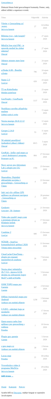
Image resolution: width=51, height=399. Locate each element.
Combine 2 (6, 232)
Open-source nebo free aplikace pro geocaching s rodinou (13, 324)
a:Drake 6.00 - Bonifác (11, 70)
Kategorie (12, 387)
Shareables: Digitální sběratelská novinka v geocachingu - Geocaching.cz (14, 180)
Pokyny (22, 387)
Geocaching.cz (7, 2)
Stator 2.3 (5, 79)
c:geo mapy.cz (7, 346)
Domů (3, 387)
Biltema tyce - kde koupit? (13, 36)
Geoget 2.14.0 (7, 130)
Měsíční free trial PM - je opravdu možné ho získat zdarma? (12, 48)
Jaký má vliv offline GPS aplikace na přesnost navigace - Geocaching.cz (14, 195)
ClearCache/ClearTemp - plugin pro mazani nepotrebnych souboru (12, 257)
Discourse (17, 393)
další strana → (7, 376)
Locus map (6, 355)
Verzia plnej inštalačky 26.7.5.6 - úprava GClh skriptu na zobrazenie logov (13, 272)
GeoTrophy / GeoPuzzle (12, 99)
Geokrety (5, 207)
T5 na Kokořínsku (9, 89)
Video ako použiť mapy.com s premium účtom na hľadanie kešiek (14, 220)
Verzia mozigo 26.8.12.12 (13, 121)
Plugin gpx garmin (9, 336)
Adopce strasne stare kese (12, 60)
